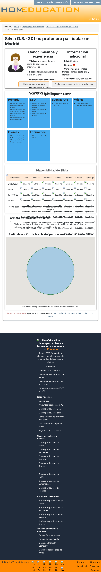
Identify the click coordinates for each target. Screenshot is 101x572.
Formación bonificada (49, 539)
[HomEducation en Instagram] (33, 562)
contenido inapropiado (78, 313)
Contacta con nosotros (49, 370)
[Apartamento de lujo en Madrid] (62, 562)
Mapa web (82, 562)
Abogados (95, 562)
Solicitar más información (35, 84)
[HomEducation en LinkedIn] (56, 562)
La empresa (44, 401)
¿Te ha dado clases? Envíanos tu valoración (73, 84)
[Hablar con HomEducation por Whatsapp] (62, 568)
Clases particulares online (51, 412)
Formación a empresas (49, 535)
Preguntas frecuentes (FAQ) (51, 405)
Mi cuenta (94, 18)
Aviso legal (82, 566)
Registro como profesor (50, 430)
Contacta (95, 570)
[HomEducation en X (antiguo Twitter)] (50, 562)
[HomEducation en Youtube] (38, 562)
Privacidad (95, 566)
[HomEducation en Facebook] (44, 562)
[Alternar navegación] (2, 19)
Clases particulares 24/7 (50, 409)
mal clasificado (60, 313)
